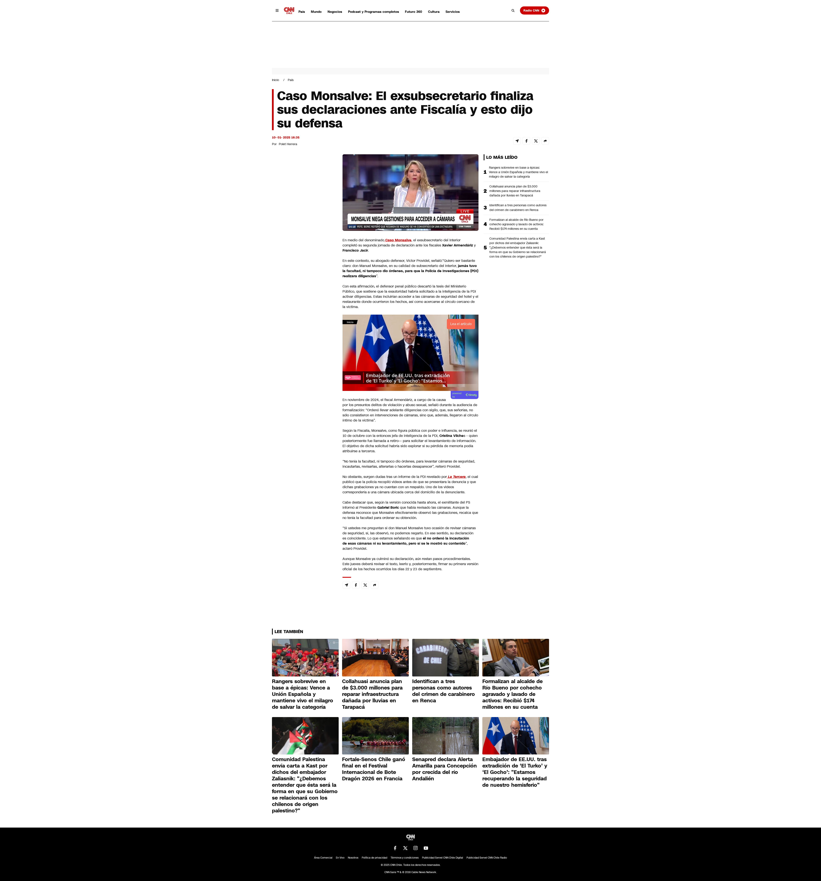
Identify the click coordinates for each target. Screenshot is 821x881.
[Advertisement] (304, 399)
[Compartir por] (545, 141)
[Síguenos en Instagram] (415, 848)
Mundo (316, 11)
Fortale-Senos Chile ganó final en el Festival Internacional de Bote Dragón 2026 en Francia (373, 769)
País (301, 11)
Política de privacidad (374, 857)
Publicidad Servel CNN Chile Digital (442, 857)
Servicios (453, 11)
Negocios (335, 11)
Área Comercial (323, 857)
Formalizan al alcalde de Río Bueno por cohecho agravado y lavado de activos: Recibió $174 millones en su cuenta (516, 224)
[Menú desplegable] (277, 10)
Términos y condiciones (405, 857)
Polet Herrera (288, 144)
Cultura (434, 11)
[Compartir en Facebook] (526, 141)
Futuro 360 (413, 11)
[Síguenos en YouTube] (425, 848)
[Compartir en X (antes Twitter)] (536, 141)
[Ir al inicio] (289, 10)
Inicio (275, 80)
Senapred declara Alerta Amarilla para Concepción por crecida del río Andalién (444, 769)
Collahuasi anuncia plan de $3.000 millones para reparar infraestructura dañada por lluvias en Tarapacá (514, 190)
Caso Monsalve (397, 240)
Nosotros (353, 857)
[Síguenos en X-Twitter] (405, 848)
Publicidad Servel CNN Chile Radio (487, 857)
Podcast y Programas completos (373, 11)
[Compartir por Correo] (517, 141)
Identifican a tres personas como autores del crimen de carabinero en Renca (517, 207)
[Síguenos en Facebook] (395, 848)
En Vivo (340, 857)
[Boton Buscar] (513, 10)
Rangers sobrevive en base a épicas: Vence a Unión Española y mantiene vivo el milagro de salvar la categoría (518, 172)
